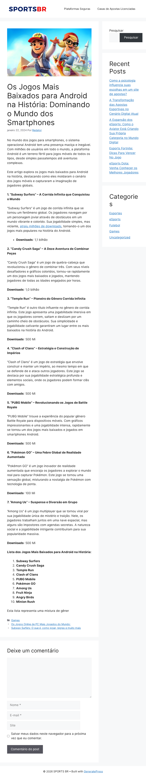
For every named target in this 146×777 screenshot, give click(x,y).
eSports (115, 219)
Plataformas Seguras (77, 8)
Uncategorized (119, 237)
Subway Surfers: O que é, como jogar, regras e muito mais (46, 627)
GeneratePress (93, 771)
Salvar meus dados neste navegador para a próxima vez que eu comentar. (48, 736)
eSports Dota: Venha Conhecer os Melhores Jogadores (124, 168)
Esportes (115, 213)
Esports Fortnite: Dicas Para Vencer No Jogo (122, 153)
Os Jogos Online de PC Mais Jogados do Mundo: (41, 624)
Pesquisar (116, 30)
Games (15, 620)
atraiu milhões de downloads (40, 226)
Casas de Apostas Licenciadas (116, 8)
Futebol (114, 225)
